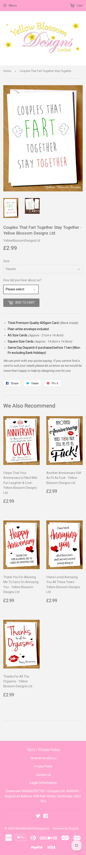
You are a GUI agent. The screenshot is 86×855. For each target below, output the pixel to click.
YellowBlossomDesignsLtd (31, 828)
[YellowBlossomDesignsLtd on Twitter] (38, 816)
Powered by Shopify (66, 828)
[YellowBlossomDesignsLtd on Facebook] (45, 816)
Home (7, 71)
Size (6, 261)
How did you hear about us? (22, 280)
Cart (79, 5)
